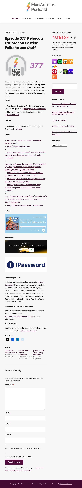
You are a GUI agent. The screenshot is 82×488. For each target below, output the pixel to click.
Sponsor (39, 19)
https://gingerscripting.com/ (18, 146)
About (59, 19)
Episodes (16, 19)
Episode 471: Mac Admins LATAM (63, 126)
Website (8, 435)
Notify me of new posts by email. (18, 457)
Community (28, 19)
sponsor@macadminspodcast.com (19, 316)
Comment (9, 385)
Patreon (50, 19)
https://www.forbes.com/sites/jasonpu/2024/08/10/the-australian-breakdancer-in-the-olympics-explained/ (25, 155)
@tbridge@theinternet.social (34, 109)
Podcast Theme (66, 484)
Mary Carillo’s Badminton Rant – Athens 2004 (25, 205)
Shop (68, 19)
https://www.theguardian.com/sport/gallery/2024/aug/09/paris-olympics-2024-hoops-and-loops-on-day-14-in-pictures (26, 199)
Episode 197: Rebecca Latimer (11, 352)
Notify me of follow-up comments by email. (23, 449)
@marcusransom (12, 115)
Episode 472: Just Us (59, 120)
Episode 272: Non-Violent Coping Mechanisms (39, 353)
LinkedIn (19, 129)
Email (7, 424)
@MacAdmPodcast (28, 331)
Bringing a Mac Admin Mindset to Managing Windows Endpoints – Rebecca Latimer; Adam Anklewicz (23, 188)
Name (7, 413)
